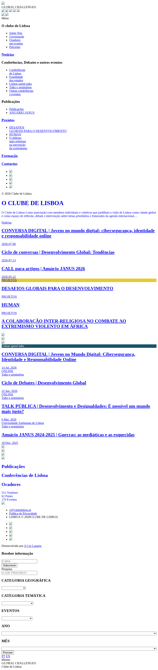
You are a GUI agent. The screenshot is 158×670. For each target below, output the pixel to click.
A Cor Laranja (32, 545)
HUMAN (15, 134)
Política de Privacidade (23, 513)
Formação (10, 156)
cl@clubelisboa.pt (20, 510)
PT (3, 656)
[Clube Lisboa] (5, 14)
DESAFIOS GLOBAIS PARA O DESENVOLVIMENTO (38, 129)
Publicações (16, 109)
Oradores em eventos (16, 41)
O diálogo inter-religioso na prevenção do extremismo (18, 143)
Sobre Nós (15, 33)
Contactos (9, 164)
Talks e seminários (20, 87)
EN (8, 656)
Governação (16, 36)
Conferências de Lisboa (17, 71)
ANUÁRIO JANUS (21, 112)
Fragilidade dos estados (16, 78)
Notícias (8, 54)
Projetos (8, 120)
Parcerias (14, 47)
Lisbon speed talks (20, 83)
